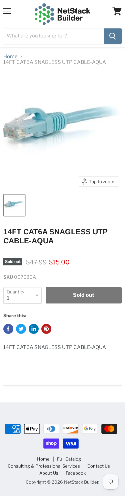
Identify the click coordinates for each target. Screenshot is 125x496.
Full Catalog (69, 459)
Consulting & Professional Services (44, 466)
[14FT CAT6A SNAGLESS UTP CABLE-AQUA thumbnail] (14, 205)
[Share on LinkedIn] (34, 329)
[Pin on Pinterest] (46, 329)
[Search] (113, 36)
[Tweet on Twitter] (21, 329)
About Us (48, 473)
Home (10, 56)
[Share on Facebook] (8, 329)
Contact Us (98, 466)
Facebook (76, 473)
